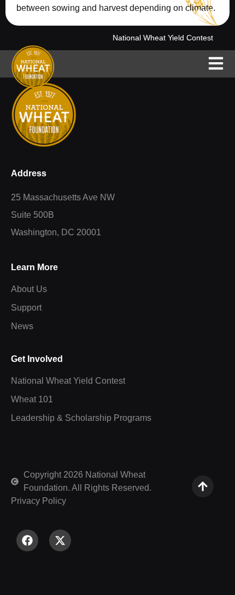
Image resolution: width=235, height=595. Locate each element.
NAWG (201, 12)
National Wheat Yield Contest (163, 37)
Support (154, 12)
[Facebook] (27, 540)
